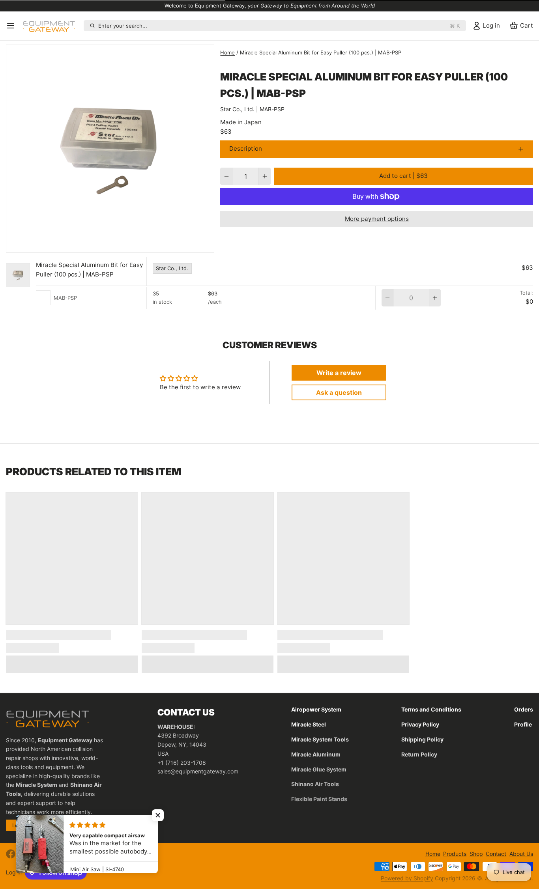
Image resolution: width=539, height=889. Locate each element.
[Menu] (13, 25)
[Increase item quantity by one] (264, 176)
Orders (523, 709)
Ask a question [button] (339, 392)
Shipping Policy (422, 739)
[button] (403, 176)
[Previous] (96, 244)
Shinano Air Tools (315, 784)
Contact (496, 853)
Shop (476, 853)
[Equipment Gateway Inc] (52, 25)
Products (454, 853)
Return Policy (419, 754)
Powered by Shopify (407, 878)
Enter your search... (279, 25)
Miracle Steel (308, 724)
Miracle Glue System (318, 769)
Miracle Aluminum (316, 754)
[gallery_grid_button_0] (107, 244)
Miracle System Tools (320, 739)
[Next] (125, 244)
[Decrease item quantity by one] (226, 176)
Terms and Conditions (431, 709)
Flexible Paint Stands (319, 799)
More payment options (377, 218)
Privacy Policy (420, 724)
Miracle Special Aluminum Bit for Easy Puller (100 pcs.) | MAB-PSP (89, 269)
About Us (521, 853)
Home (227, 52)
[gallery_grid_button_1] (116, 244)
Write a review (338, 373)
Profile (523, 724)
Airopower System (316, 709)
